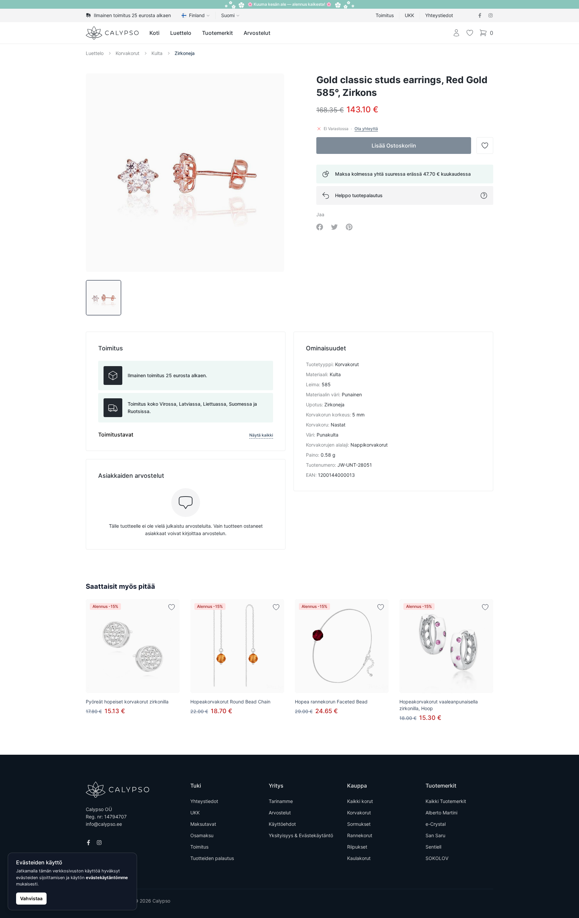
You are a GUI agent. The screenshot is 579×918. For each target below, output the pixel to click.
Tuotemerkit (217, 33)
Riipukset (357, 847)
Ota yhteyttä (366, 128)
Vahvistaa (31, 898)
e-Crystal (436, 824)
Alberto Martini (441, 812)
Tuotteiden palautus (212, 858)
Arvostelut (257, 33)
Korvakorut (127, 53)
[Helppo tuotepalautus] (484, 195)
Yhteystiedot (439, 15)
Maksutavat (203, 824)
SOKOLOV (437, 858)
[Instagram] (490, 15)
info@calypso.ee (104, 824)
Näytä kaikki (261, 435)
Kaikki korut (360, 801)
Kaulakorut (359, 858)
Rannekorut (359, 835)
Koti (154, 33)
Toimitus (385, 15)
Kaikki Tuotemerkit (446, 801)
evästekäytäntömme (107, 877)
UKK (409, 15)
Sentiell (433, 847)
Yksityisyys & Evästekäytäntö (301, 835)
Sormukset (359, 824)
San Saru (435, 835)
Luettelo (180, 33)
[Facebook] (480, 15)
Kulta (157, 53)
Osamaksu (201, 835)
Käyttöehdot (282, 824)
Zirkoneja (185, 53)
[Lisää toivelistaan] (172, 607)
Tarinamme (281, 801)
